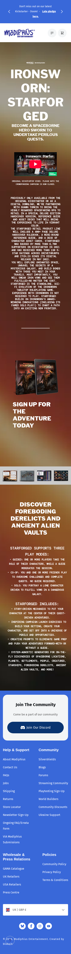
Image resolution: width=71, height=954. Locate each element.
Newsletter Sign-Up (16, 815)
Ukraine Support (49, 815)
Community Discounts (53, 807)
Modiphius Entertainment (31, 939)
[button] (9, 12)
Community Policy (54, 864)
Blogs (42, 767)
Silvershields (47, 759)
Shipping (9, 791)
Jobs (6, 783)
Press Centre (11, 892)
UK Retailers (11, 876)
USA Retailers (12, 884)
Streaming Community (53, 783)
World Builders (48, 799)
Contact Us (10, 767)
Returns (8, 799)
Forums (43, 775)
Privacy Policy (51, 872)
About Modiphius (14, 759)
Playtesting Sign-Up (52, 791)
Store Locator (12, 807)
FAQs (6, 775)
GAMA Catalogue (13, 868)
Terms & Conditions (55, 880)
